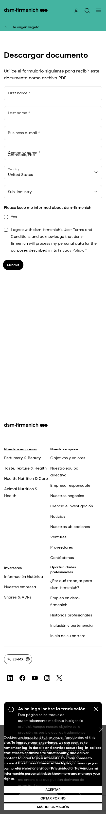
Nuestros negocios (67, 495)
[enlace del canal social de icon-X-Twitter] (59, 678)
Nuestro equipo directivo (64, 472)
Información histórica (23, 576)
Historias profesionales (71, 615)
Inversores (13, 568)
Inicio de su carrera (68, 635)
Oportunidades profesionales (63, 569)
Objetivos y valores (67, 457)
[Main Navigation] (98, 10)
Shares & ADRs (17, 597)
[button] (87, 10)
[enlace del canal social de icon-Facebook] (22, 678)
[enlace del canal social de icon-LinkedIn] (10, 678)
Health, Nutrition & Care (26, 478)
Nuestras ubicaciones (70, 526)
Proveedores (61, 547)
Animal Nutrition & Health (21, 492)
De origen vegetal (26, 27)
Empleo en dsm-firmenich (65, 601)
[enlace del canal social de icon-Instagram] (47, 678)
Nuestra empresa (64, 449)
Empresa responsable (70, 485)
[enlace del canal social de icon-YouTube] (35, 678)
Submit (13, 265)
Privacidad (60, 768)
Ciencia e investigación (71, 506)
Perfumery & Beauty (22, 457)
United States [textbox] (20, 174)
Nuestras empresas (20, 449)
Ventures (58, 537)
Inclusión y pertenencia (71, 625)
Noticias (57, 516)
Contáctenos (62, 557)
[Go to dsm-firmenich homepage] (26, 10)
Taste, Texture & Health (25, 468)
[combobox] (53, 172)
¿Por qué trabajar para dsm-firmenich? (71, 584)
